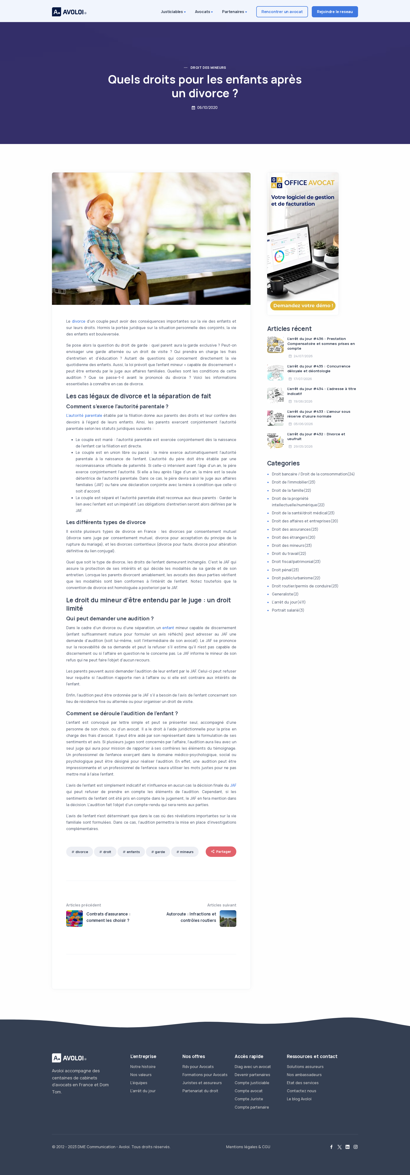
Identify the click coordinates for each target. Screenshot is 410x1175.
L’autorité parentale (84, 415)
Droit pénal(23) (285, 569)
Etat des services (303, 1082)
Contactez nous (301, 1090)
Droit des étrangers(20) (294, 537)
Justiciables (172, 11)
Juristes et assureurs (202, 1082)
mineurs (186, 852)
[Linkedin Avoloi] (347, 1147)
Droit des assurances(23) (295, 529)
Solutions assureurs (305, 1066)
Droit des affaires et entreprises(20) (305, 521)
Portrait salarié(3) (288, 610)
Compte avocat (249, 1090)
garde (160, 852)
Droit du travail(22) (289, 553)
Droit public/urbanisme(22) (296, 578)
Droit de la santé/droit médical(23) (303, 513)
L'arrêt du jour (143, 1090)
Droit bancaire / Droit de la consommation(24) (313, 474)
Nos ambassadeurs (304, 1074)
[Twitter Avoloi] (339, 1147)
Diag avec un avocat (253, 1066)
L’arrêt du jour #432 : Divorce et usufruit (316, 436)
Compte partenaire (252, 1107)
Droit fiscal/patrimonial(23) (296, 561)
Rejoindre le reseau (335, 11)
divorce (78, 321)
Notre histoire (143, 1066)
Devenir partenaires (252, 1074)
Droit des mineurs (208, 67)
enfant (168, 627)
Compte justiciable (252, 1082)
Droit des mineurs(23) (292, 545)
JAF (233, 785)
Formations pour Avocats (205, 1074)
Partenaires (233, 11)
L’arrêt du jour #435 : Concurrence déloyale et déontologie (318, 368)
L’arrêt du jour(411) (289, 602)
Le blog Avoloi (299, 1098)
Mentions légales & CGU (248, 1146)
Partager (223, 851)
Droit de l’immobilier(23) (294, 482)
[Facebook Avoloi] (331, 1147)
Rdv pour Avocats (198, 1066)
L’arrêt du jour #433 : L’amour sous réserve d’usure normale (318, 414)
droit (107, 852)
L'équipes (138, 1082)
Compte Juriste (249, 1098)
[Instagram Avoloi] (355, 1147)
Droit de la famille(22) (291, 490)
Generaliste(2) (285, 594)
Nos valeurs (141, 1074)
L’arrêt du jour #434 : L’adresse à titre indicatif (321, 391)
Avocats (202, 11)
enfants (133, 852)
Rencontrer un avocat (282, 11)
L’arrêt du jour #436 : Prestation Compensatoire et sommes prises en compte (321, 343)
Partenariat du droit (200, 1090)
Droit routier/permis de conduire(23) (305, 586)
